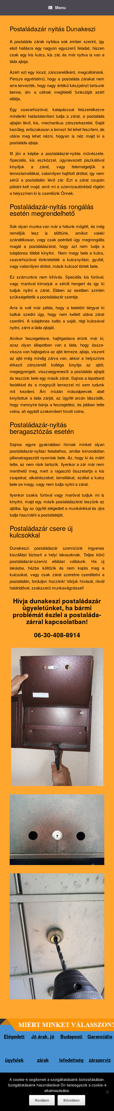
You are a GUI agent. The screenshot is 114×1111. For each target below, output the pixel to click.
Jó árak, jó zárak (42, 1048)
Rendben (42, 1100)
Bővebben (71, 1100)
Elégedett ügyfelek (14, 1048)
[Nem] (107, 1092)
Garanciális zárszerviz (99, 1048)
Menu (60, 7)
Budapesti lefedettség (71, 1048)
